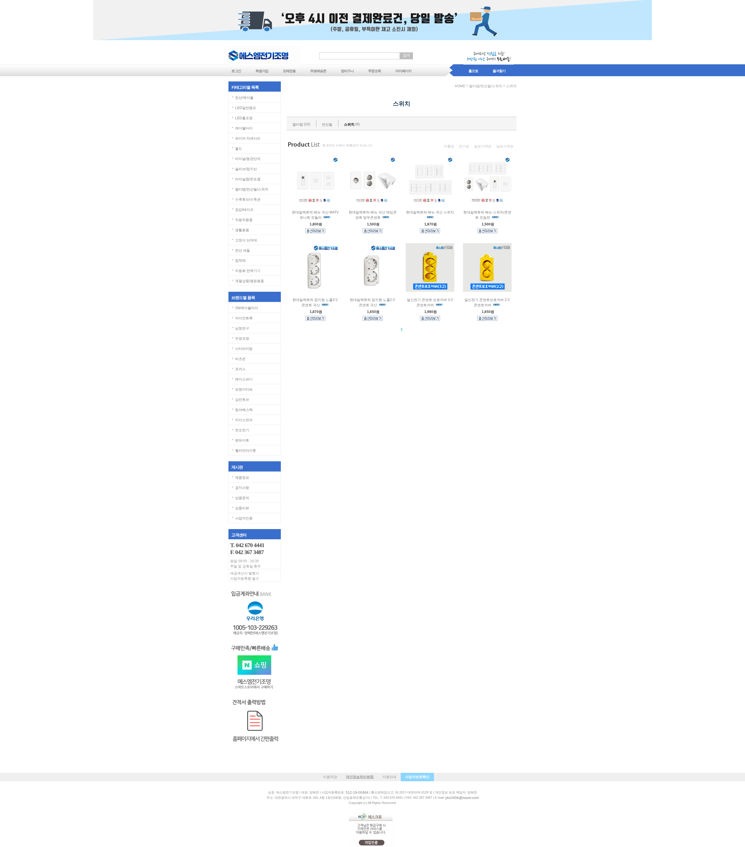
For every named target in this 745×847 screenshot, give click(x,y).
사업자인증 (244, 518)
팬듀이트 (242, 440)
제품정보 (242, 478)
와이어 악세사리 (247, 138)
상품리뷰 (242, 508)
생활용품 (242, 230)
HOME (460, 86)
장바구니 (347, 71)
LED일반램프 (245, 108)
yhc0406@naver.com (462, 798)
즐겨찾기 (499, 71)
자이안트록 (244, 318)
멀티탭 (297, 124)
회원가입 (262, 71)
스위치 (511, 86)
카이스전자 (244, 420)
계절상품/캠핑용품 (249, 281)
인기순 (464, 146)
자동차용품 (244, 220)
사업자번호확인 (417, 777)
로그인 (236, 71)
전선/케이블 (244, 98)
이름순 (449, 146)
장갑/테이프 (244, 210)
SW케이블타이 (246, 308)
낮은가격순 (505, 146)
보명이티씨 (244, 389)
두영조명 (242, 339)
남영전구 (242, 328)
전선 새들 (242, 250)
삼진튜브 (242, 400)
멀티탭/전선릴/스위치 (251, 189)
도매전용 (289, 71)
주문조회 (374, 71)
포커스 (240, 369)
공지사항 (242, 488)
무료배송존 (318, 71)
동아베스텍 (244, 410)
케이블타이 (244, 128)
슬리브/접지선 (246, 169)
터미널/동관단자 (247, 159)
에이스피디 (244, 379)
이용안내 (389, 777)
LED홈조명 (244, 118)
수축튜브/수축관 (247, 199)
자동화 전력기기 (247, 271)
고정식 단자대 (246, 240)
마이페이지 (403, 71)
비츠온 (240, 359)
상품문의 (242, 498)
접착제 (240, 261)
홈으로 (473, 71)
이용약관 (330, 777)
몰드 (238, 149)
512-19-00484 (357, 793)
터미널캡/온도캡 (247, 179)
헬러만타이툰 (245, 451)
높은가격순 (483, 146)
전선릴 (327, 124)
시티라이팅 (244, 349)
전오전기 (242, 430)
